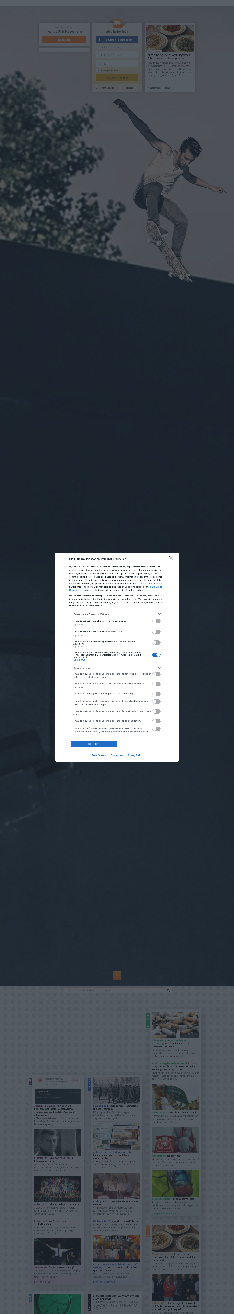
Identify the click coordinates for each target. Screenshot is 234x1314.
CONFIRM (94, 744)
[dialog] (117, 657)
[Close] (172, 559)
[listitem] (117, 614)
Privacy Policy (135, 755)
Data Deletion (99, 755)
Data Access (117, 755)
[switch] (156, 621)
